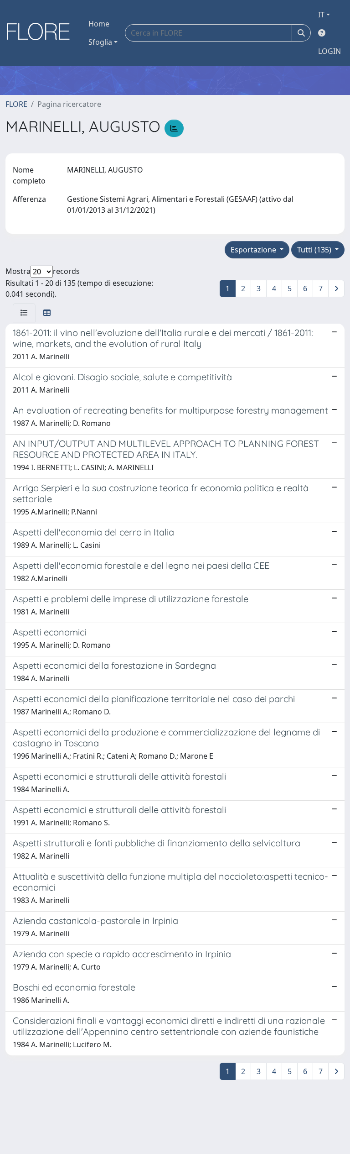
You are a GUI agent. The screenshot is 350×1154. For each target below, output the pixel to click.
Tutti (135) (315, 250)
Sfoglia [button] (100, 42)
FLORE (16, 104)
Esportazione (254, 250)
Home (98, 24)
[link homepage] (41, 33)
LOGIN (329, 51)
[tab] (24, 312)
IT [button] (321, 15)
